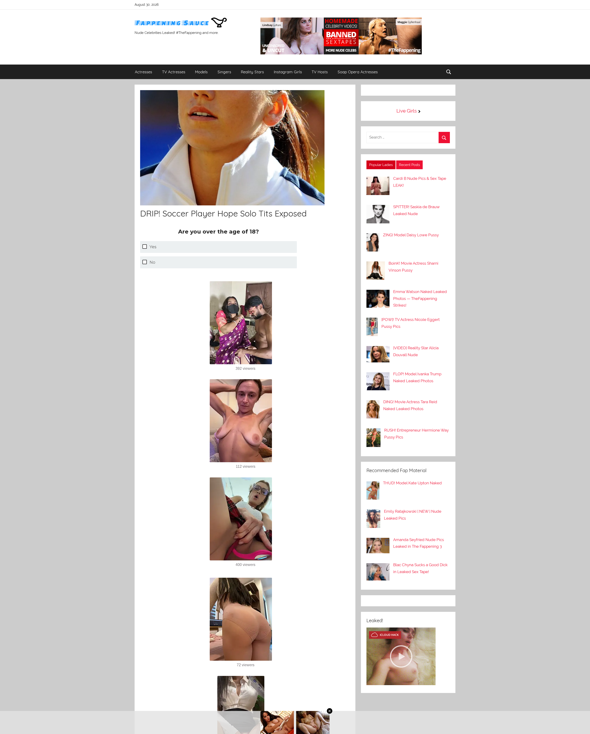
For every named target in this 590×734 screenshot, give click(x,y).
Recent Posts (409, 165)
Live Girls (406, 111)
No (152, 262)
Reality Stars (252, 71)
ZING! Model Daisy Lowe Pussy (411, 235)
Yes (153, 246)
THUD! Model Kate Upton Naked (412, 483)
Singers (224, 71)
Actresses (143, 71)
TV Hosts (320, 71)
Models (201, 71)
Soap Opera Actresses (358, 71)
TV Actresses (173, 71)
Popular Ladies (381, 165)
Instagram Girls (288, 71)
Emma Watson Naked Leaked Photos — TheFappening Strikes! (420, 298)
